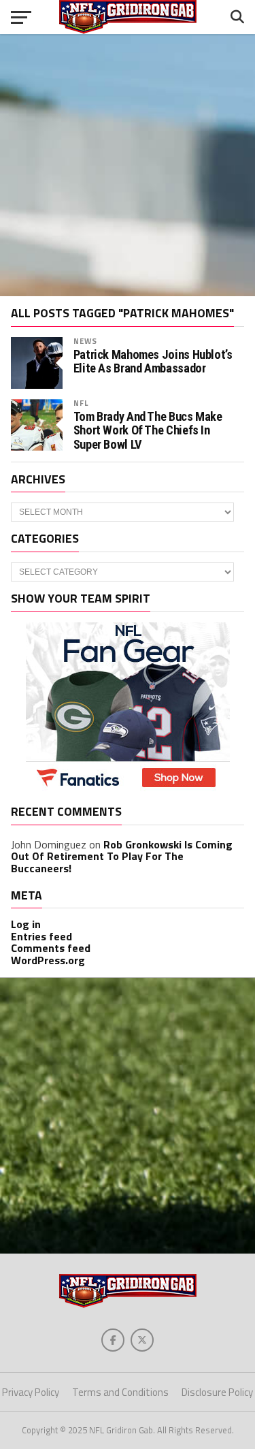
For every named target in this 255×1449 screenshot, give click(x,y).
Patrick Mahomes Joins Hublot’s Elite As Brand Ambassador (153, 361)
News (85, 341)
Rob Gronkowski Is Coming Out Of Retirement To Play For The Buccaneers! (122, 856)
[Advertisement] (127, 165)
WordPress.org (48, 960)
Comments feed (50, 948)
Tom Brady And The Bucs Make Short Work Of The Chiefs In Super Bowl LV (147, 430)
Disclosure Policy (217, 1392)
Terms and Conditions (120, 1392)
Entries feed (41, 936)
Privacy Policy (30, 1392)
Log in (26, 924)
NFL (80, 403)
